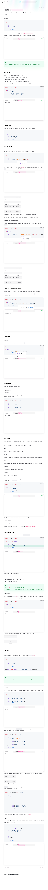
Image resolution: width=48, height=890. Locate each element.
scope (30, 814)
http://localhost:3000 (28, 33)
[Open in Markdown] (43, 7)
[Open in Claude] (41, 7)
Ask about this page (8, 7)
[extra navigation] (46, 2)
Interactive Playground (17, 9)
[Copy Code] (42, 22)
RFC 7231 (10, 587)
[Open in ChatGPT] (39, 7)
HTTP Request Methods (30, 526)
